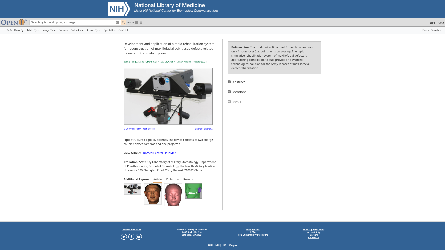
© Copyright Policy (132, 128)
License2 (208, 128)
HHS (224, 245)
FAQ (441, 22)
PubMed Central (152, 153)
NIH (217, 245)
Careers (314, 234)
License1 (199, 128)
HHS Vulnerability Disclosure (253, 234)
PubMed (170, 153)
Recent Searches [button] (431, 30)
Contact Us (313, 237)
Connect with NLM (131, 229)
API (432, 22)
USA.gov (232, 245)
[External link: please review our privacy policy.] (124, 236)
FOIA (253, 232)
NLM (210, 245)
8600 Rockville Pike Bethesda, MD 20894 (192, 233)
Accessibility (313, 232)
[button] (19, 30)
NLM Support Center (313, 229)
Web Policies (253, 229)
